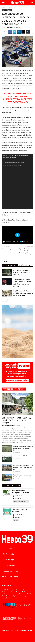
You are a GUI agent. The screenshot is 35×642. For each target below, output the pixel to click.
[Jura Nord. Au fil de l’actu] (7, 458)
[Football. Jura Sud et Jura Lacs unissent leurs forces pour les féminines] (7, 448)
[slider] (8, 242)
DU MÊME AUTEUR (24, 265)
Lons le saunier (6, 414)
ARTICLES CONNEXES (9, 265)
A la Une (10, 7)
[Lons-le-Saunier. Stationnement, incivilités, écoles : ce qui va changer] (17, 404)
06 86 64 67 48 (6, 222)
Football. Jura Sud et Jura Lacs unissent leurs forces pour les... (23, 448)
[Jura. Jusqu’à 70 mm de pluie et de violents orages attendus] (7, 272)
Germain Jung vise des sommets (9, 250)
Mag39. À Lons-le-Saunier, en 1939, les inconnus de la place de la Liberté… (23, 293)
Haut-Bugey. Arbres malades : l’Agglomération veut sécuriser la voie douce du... (23, 477)
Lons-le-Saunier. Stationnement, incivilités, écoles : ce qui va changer (16, 420)
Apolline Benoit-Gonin (8, 425)
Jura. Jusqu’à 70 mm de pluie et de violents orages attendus (22, 272)
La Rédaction (8, 27)
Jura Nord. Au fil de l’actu (21, 456)
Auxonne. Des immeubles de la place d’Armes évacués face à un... (23, 467)
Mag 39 (9, 10)
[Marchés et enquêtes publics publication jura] (17, 383)
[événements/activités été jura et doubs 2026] (17, 357)
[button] (32, 2)
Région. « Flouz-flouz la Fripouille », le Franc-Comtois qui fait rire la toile (25, 252)
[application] (17, 181)
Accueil (4, 7)
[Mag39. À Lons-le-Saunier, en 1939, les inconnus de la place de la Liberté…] (7, 293)
